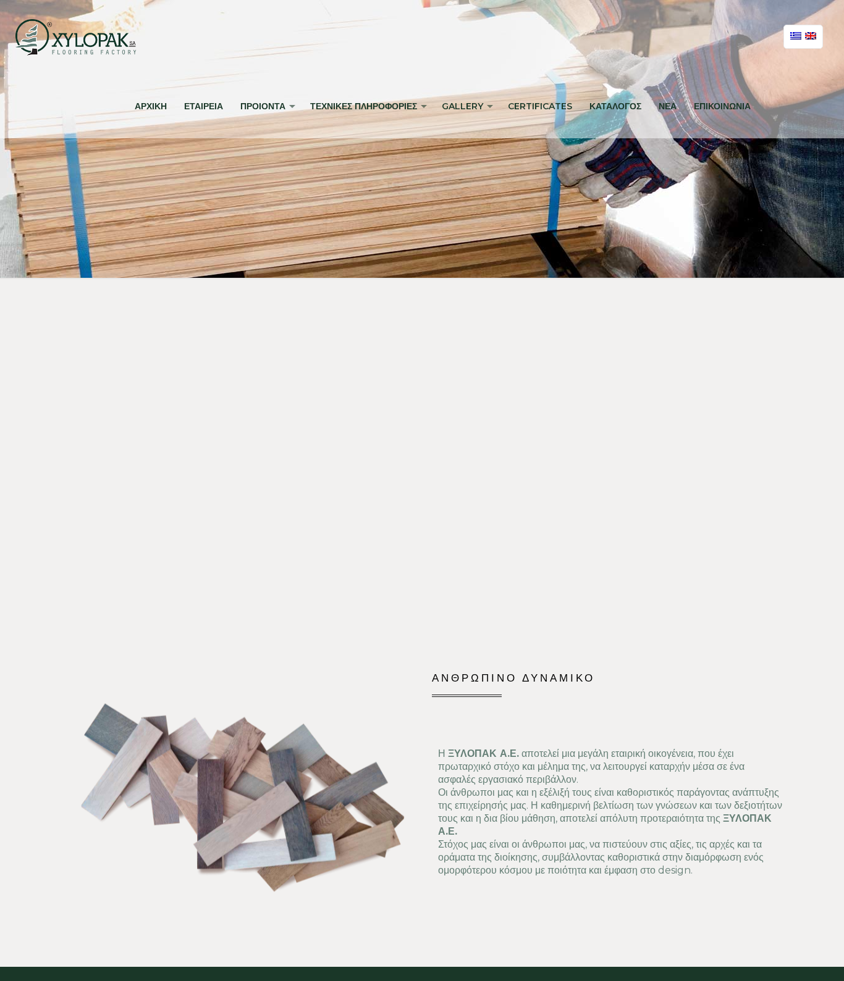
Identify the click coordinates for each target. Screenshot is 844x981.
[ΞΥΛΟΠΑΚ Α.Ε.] (76, 37)
